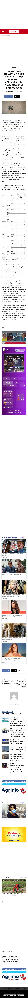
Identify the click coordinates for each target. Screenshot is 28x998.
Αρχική (3, 35)
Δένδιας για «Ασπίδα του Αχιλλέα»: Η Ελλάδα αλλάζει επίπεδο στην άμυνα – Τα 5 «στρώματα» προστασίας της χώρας (18, 732)
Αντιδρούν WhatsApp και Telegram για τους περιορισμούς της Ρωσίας (7, 682)
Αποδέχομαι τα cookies (9, 995)
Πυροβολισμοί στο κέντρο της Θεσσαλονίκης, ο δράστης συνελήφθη (18, 741)
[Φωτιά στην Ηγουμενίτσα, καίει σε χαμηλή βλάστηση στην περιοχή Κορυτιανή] (5, 749)
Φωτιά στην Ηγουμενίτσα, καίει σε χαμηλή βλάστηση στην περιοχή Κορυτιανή (18, 749)
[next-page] (5, 777)
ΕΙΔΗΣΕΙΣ (8, 35)
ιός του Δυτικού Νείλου (9, 120)
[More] (22, 96)
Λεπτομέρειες (20, 995)
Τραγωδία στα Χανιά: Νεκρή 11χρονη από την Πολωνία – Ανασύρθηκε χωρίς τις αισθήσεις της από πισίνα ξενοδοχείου (17, 721)
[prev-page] (3, 777)
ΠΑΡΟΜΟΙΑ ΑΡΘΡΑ (7, 711)
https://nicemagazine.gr (14, 704)
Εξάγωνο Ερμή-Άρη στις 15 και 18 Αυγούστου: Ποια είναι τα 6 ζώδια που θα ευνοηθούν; (20, 683)
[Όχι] (26, 992)
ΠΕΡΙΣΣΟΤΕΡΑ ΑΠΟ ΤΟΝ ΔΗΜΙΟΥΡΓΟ (11, 714)
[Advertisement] (14, 15)
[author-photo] (14, 699)
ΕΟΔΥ (18, 130)
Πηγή (3, 327)
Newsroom (10, 91)
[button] (2, 31)
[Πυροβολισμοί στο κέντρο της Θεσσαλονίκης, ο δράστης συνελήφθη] (5, 741)
